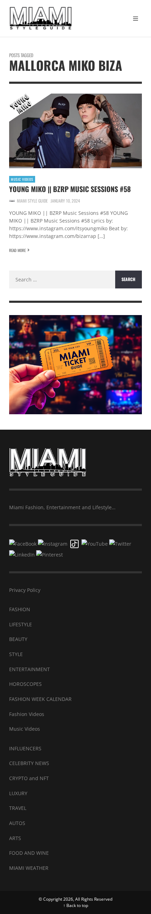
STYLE (16, 654)
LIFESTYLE (20, 624)
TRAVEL (17, 808)
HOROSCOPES (25, 684)
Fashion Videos (26, 714)
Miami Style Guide (32, 201)
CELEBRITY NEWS (29, 763)
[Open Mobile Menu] (135, 18)
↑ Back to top (75, 905)
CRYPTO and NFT (29, 778)
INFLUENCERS (25, 748)
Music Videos (22, 179)
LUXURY (18, 793)
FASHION (19, 609)
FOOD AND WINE (29, 853)
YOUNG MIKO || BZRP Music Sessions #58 (70, 189)
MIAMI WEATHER (28, 868)
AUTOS (17, 823)
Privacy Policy (24, 590)
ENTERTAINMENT (29, 669)
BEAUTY (18, 639)
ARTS (15, 838)
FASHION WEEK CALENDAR (40, 699)
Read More (17, 250)
